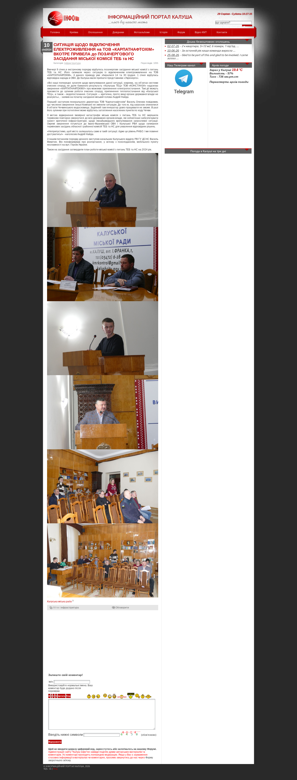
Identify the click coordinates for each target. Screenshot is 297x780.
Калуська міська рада (59, 601)
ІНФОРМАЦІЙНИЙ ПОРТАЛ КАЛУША (150, 17)
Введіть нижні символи (65, 734)
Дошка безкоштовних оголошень (208, 41)
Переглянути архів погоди (229, 75)
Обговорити (122, 607)
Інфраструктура (72, 63)
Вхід (55, 768)
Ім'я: (51, 681)
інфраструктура (70, 607)
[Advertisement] (102, 641)
